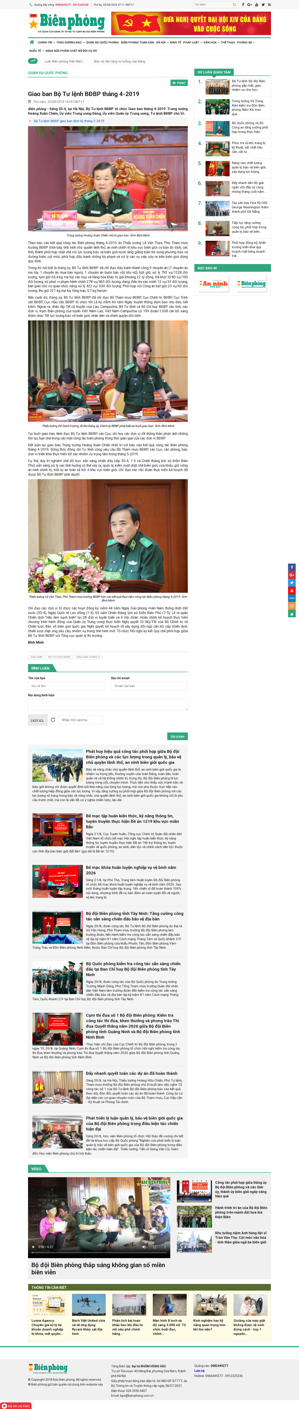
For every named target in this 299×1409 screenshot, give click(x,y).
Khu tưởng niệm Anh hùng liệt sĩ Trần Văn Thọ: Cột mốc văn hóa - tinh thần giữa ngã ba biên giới (240, 1237)
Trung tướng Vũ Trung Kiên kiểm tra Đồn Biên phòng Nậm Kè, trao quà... (248, 107)
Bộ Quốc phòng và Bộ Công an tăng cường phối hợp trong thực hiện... (250, 127)
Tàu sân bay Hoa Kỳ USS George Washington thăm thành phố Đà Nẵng (250, 207)
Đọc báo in (207, 268)
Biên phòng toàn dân (137, 42)
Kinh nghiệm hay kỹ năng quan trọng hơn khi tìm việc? (209, 1325)
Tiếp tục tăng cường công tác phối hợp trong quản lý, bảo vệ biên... (249, 227)
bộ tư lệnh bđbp (59, 657)
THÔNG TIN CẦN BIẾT (49, 1288)
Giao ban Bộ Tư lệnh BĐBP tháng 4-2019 (83, 94)
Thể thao (228, 42)
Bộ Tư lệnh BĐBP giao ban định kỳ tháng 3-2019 (69, 121)
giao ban (36, 657)
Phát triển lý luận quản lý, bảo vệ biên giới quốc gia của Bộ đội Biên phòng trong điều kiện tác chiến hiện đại (134, 1124)
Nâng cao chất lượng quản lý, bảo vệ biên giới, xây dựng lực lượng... (249, 167)
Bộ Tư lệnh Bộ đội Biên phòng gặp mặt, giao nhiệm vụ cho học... (248, 85)
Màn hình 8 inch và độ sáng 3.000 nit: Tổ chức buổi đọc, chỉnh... (169, 1327)
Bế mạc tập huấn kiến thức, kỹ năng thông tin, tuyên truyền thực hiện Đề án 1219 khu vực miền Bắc (132, 821)
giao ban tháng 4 (88, 657)
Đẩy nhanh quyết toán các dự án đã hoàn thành (132, 1073)
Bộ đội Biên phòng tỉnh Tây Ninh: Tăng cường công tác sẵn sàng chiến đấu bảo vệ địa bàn (134, 916)
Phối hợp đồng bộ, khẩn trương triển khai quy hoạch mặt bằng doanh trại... (249, 249)
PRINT (181, 83)
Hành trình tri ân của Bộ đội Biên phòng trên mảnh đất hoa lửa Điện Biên (241, 1212)
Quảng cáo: (211, 1366)
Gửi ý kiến (178, 736)
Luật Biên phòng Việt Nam (63, 61)
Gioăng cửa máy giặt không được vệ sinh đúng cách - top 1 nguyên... (249, 1327)
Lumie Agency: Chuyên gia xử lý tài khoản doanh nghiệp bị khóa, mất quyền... (47, 1327)
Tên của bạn (36, 678)
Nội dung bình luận (41, 695)
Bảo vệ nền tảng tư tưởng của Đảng (119, 61)
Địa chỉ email (120, 678)
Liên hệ (199, 1371)
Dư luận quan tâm (214, 72)
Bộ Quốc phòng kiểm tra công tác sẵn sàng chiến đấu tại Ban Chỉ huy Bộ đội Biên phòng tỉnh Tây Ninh (133, 969)
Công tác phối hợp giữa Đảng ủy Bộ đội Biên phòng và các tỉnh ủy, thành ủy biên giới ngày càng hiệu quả (241, 1189)
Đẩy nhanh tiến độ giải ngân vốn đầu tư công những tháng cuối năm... (249, 187)
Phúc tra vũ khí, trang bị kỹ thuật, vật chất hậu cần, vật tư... (249, 147)
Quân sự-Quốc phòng (102, 42)
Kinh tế (175, 42)
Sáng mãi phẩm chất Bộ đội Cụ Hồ (71, 50)
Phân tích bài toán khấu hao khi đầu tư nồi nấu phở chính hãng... (127, 1327)
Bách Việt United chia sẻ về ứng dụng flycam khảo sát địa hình (88, 1327)
